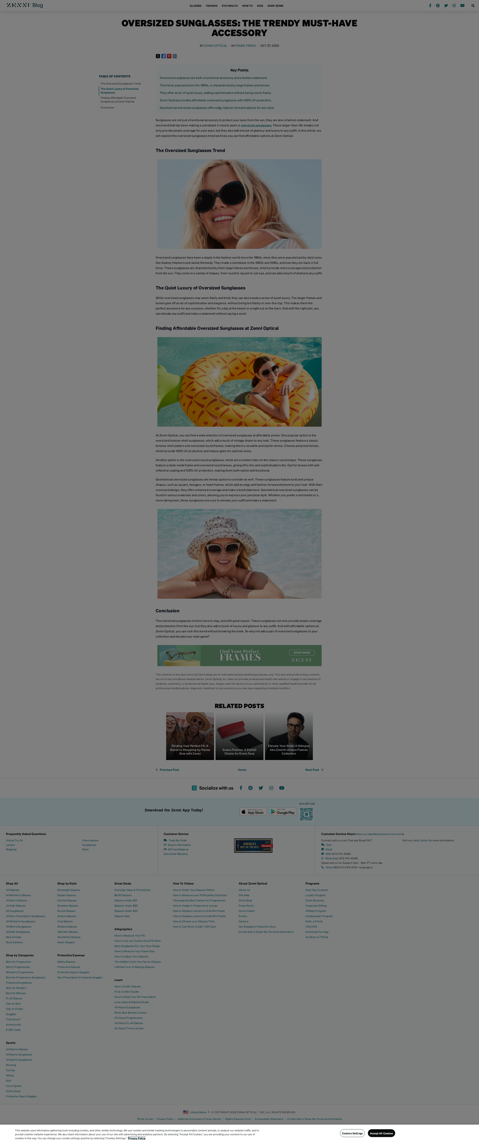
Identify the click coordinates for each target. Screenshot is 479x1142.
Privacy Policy (136, 1138)
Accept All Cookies (381, 1133)
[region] (239, 1133)
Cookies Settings (352, 1133)
